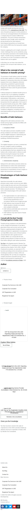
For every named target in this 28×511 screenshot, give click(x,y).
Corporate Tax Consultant (9, 288)
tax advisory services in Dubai (14, 260)
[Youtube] (14, 507)
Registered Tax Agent (8, 296)
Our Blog (4, 471)
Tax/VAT (7, 310)
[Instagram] (18, 507)
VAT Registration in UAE (9, 292)
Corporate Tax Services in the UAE (11, 285)
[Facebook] (3, 507)
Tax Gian (3, 243)
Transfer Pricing (8, 16)
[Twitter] (10, 507)
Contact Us (5, 474)
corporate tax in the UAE (17, 30)
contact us (6, 270)
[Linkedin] (6, 507)
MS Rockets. (4, 500)
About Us (4, 467)
